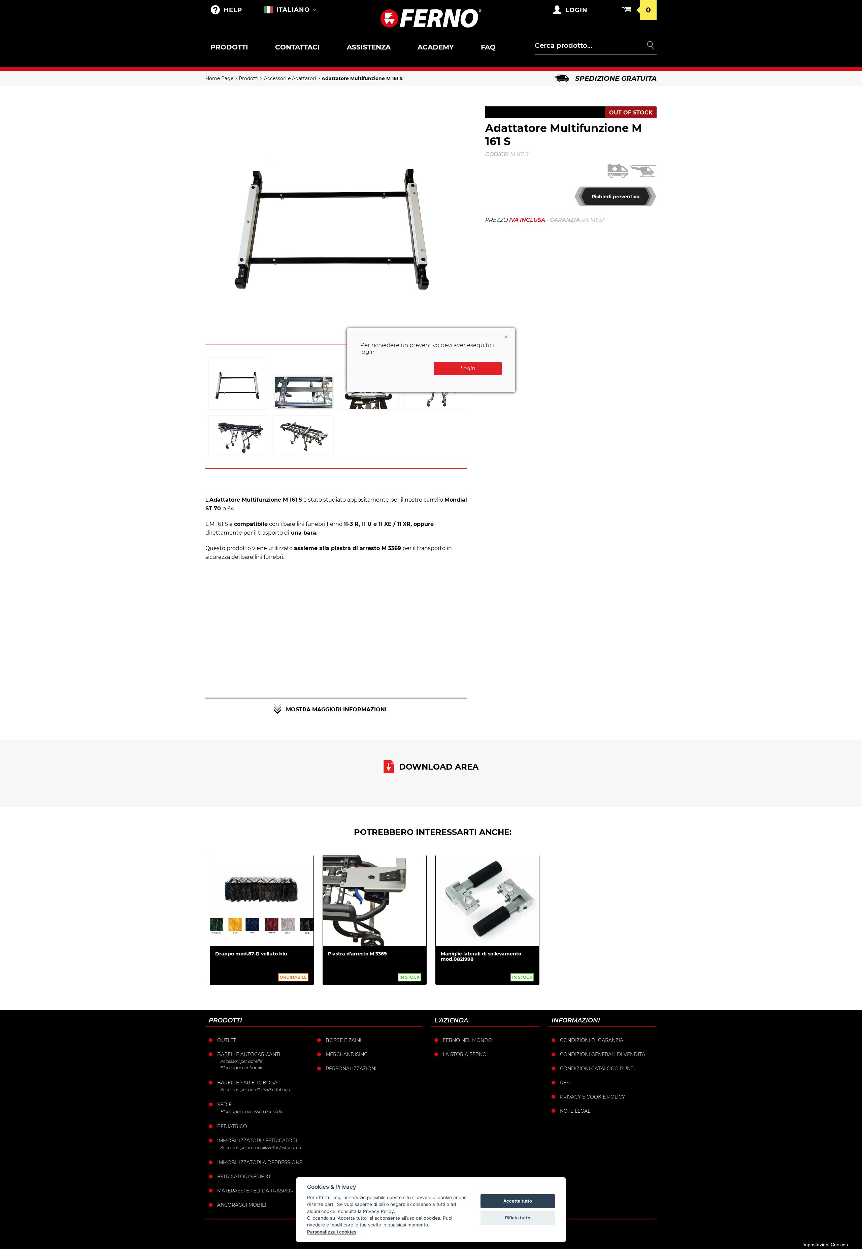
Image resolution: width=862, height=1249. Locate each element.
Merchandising (347, 1054)
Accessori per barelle (241, 1061)
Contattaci (297, 47)
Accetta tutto (517, 1201)
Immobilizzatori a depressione (259, 1162)
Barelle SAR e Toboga (247, 1083)
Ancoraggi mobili (241, 1205)
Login (467, 368)
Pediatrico (232, 1126)
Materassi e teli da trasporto (258, 1191)
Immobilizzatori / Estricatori (257, 1141)
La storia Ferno (465, 1054)
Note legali (576, 1111)
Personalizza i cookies (331, 1232)
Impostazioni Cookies (825, 1244)
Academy (436, 47)
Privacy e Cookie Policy (592, 1097)
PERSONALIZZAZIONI (351, 1069)
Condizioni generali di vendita (602, 1054)
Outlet (226, 1040)
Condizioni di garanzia (591, 1040)
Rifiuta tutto (517, 1217)
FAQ (488, 47)
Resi (565, 1083)
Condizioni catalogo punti (597, 1069)
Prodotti (229, 47)
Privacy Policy (378, 1211)
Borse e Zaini (343, 1040)
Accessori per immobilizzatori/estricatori (261, 1147)
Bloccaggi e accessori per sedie (252, 1111)
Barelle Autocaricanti (248, 1054)
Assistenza (369, 47)
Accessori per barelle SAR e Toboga (255, 1089)
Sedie (224, 1105)
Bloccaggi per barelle (242, 1067)
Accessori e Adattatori (290, 78)
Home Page (219, 78)
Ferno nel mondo (467, 1040)
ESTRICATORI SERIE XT (244, 1177)
